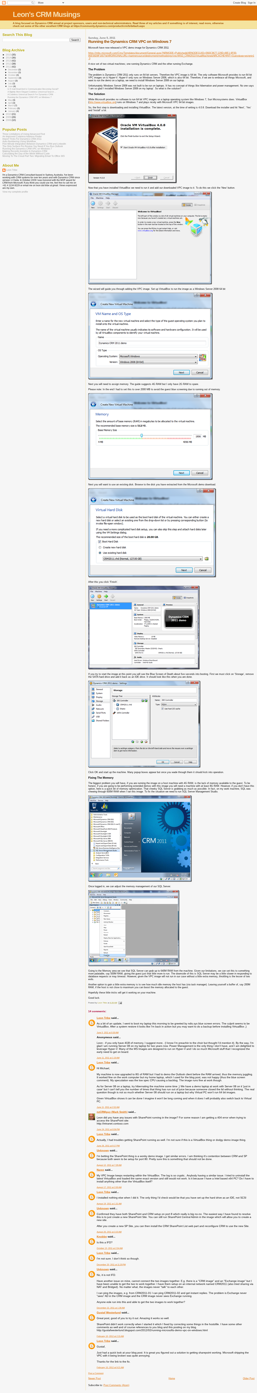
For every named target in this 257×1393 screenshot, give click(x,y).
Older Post (249, 1378)
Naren (100, 1169)
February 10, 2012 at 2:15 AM (110, 1336)
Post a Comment (95, 1373)
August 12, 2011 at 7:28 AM (109, 1165)
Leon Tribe (103, 1017)
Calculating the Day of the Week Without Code (26, 153)
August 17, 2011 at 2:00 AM (109, 1187)
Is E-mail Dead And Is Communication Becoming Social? (33, 89)
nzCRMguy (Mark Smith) (112, 1111)
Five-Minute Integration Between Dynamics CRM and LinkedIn (34, 144)
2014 (9, 57)
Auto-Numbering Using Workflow (19, 141)
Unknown (103, 1150)
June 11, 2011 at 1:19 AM (108, 1058)
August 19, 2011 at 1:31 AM (109, 1204)
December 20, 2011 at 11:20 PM (111, 1264)
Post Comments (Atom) (116, 1385)
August (11, 81)
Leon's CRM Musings (46, 14)
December (13, 69)
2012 (9, 63)
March (11, 105)
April (10, 103)
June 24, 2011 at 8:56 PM (108, 1129)
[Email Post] (120, 1003)
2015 (9, 54)
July (10, 83)
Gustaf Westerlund (109, 1312)
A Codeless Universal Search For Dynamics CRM (30, 94)
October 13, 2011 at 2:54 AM (110, 1248)
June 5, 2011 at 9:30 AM (108, 1032)
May (10, 100)
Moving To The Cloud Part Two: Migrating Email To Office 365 (33, 156)
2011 (9, 66)
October (12, 75)
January (12, 111)
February (12, 108)
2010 (9, 114)
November (13, 72)
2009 (9, 117)
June (10, 86)
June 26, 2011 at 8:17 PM (108, 1146)
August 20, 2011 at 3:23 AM (109, 1232)
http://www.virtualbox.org (102, 102)
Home (172, 1378)
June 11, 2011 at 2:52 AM (108, 1107)
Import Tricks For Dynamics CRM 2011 (22, 139)
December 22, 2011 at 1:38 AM (111, 1308)
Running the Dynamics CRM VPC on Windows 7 (30, 97)
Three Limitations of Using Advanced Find (23, 134)
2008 (9, 120)
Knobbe (102, 1236)
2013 (9, 60)
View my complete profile (15, 191)
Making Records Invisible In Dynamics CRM (24, 151)
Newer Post (94, 1378)
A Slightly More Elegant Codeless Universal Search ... (32, 92)
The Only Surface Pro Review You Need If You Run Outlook (32, 146)
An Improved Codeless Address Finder (22, 136)
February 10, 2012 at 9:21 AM (110, 1367)
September (13, 78)
